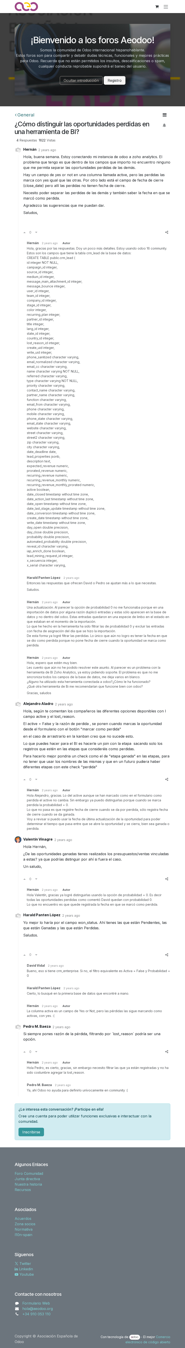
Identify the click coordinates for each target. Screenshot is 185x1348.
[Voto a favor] (24, 232)
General (25, 115)
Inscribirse (31, 1132)
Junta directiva (27, 1179)
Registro (115, 80)
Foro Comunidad (29, 1173)
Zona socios (25, 1224)
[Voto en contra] (36, 232)
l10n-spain (23, 1234)
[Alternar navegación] (165, 6)
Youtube (26, 1274)
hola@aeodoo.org (37, 1308)
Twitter (24, 1263)
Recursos (23, 1189)
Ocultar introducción (81, 80)
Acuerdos (23, 1218)
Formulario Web (36, 1303)
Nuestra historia (28, 1184)
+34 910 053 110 (36, 1314)
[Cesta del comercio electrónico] (156, 6)
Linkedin (25, 1269)
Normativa (23, 1229)
